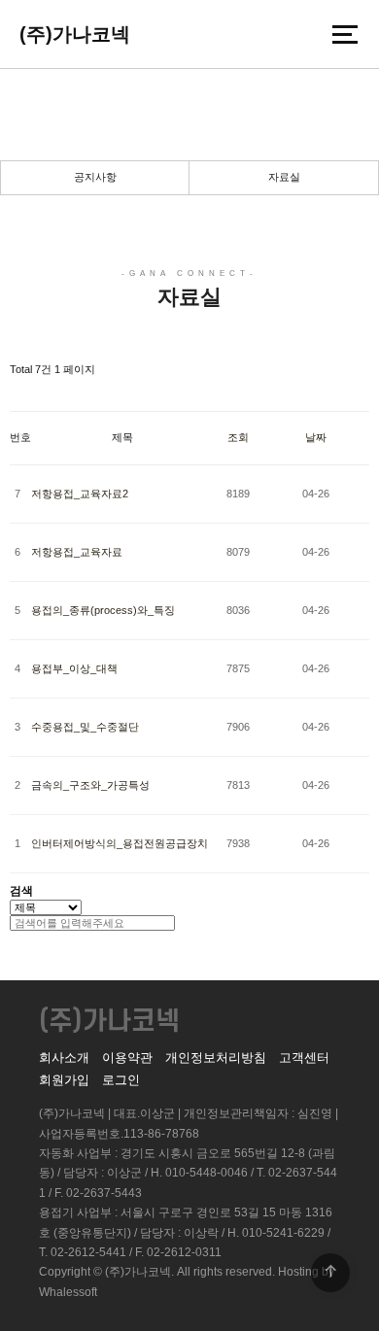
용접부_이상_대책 (74, 668)
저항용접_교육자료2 (79, 493)
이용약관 (127, 1057)
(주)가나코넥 (74, 34)
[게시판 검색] (19, 394)
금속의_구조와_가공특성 (90, 785)
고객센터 (304, 1057)
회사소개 (64, 1057)
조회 (238, 437)
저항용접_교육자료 (76, 552)
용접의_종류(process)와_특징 (103, 610)
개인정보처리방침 (215, 1057)
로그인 (121, 1080)
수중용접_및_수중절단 (85, 727)
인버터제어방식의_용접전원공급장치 (119, 843)
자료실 (284, 177)
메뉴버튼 (345, 34)
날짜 (316, 437)
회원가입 (64, 1080)
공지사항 (95, 177)
